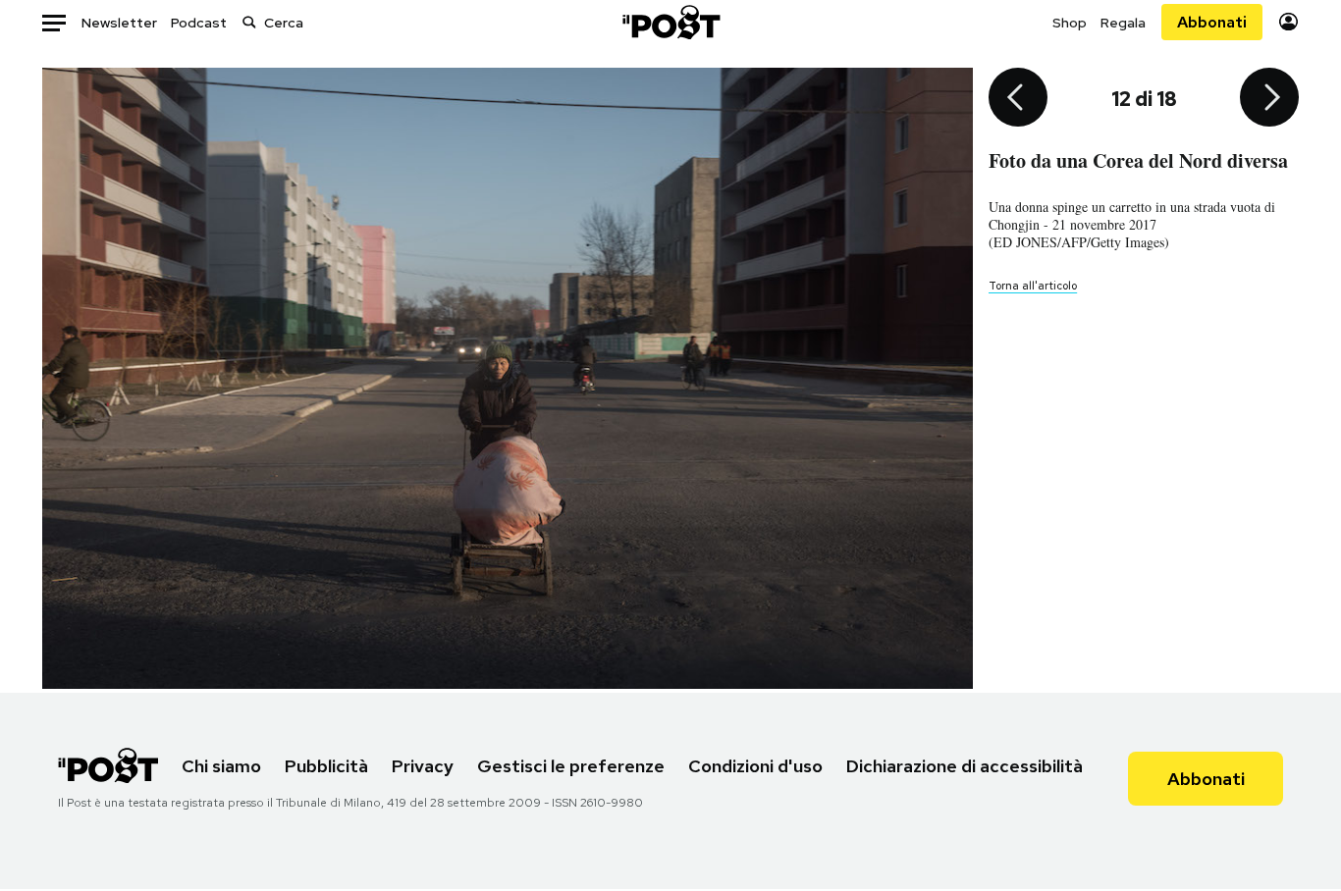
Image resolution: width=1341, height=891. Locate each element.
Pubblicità (326, 766)
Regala (1123, 22)
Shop (1069, 22)
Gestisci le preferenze (571, 766)
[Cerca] (249, 22)
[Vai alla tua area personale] (1288, 22)
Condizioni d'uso (755, 766)
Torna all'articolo (1033, 285)
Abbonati (1212, 22)
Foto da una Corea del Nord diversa (1138, 160)
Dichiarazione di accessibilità (964, 766)
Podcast (199, 22)
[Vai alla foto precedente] (1018, 99)
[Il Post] (670, 22)
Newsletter (119, 22)
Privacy (423, 766)
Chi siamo (221, 766)
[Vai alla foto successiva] (1269, 99)
